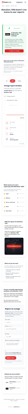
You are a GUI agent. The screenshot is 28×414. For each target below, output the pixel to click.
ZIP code (7, 333)
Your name (7, 319)
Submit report (10, 358)
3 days (19, 81)
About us (18, 399)
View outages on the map (14, 246)
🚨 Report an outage (14, 51)
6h (6, 81)
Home (3, 5)
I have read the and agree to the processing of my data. (13, 353)
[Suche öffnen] (25, 2)
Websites (7, 5)
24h (13, 81)
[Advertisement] (14, 18)
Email (8, 326)
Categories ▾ (19, 2)
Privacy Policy (15, 352)
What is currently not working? (12, 340)
